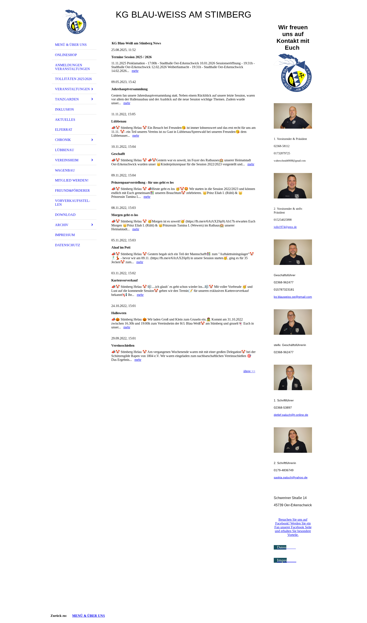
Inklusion (64, 109)
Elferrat (63, 129)
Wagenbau (65, 170)
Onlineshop (66, 55)
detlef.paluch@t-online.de (291, 414)
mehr (135, 71)
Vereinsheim (66, 160)
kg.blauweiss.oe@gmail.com (293, 296)
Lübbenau (64, 150)
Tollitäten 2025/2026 (73, 79)
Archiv (61, 225)
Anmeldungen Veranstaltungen (72, 67)
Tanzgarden (67, 99)
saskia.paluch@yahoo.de (291, 477)
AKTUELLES (65, 119)
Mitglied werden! (71, 180)
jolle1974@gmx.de (285, 227)
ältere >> (249, 371)
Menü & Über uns (71, 44)
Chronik (63, 140)
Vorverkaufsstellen (72, 202)
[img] (74, 22)
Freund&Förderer (72, 190)
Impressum (65, 235)
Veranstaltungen (72, 89)
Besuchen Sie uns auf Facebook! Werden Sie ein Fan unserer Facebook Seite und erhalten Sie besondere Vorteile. (293, 527)
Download (65, 215)
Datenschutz (67, 245)
